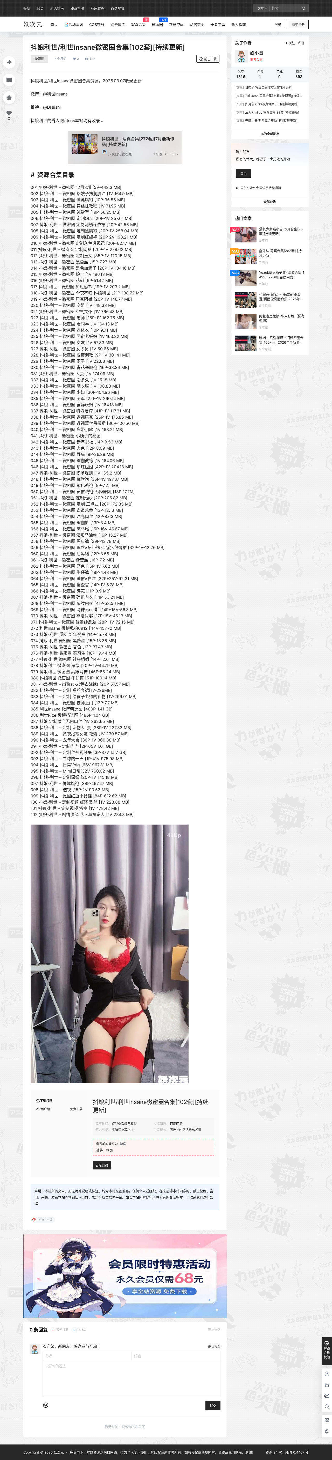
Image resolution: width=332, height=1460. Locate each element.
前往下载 (210, 59)
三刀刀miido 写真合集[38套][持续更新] (267, 112)
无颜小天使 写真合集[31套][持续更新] (266, 121)
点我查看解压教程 (124, 1124)
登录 (278, 25)
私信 (301, 43)
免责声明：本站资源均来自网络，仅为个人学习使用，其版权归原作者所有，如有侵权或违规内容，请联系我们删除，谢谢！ (162, 1452)
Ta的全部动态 (269, 134)
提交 (213, 1406)
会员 (40, 8)
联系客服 (77, 8)
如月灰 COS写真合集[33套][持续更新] (267, 104)
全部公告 (270, 202)
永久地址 (118, 8)
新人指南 (57, 8)
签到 (26, 8)
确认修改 (214, 1346)
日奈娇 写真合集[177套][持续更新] (264, 88)
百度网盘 (102, 1165)
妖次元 (58, 1452)
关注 (292, 43)
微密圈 (39, 59)
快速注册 (298, 25)
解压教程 (97, 8)
